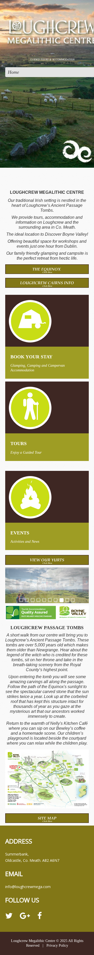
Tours (18, 443)
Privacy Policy (57, 945)
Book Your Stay (31, 356)
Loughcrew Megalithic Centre (33, 941)
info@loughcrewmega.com (28, 886)
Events (19, 532)
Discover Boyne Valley (66, 234)
